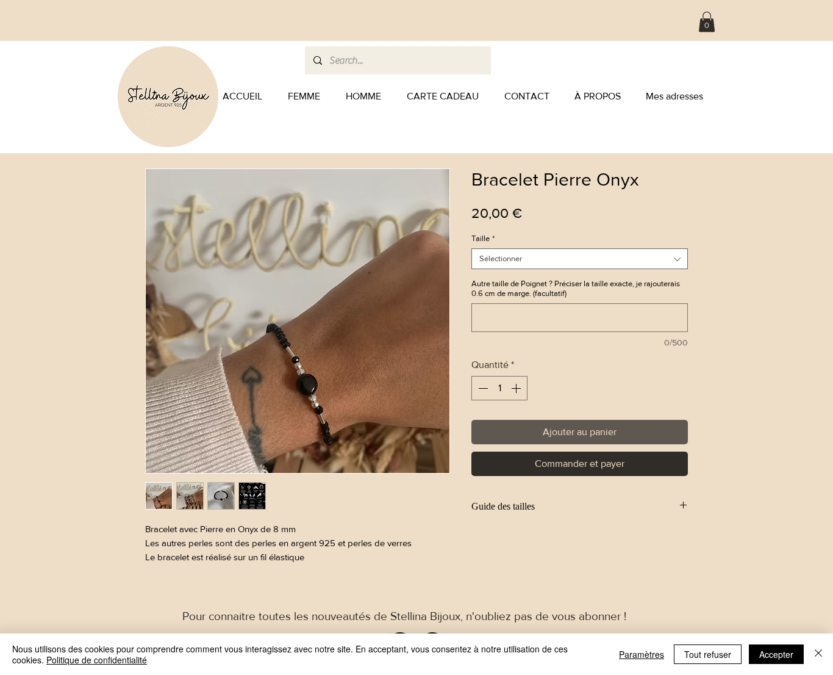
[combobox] (579, 258)
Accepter (776, 654)
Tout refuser (707, 654)
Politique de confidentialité (96, 660)
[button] (706, 22)
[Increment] (517, 388)
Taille (483, 238)
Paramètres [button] (641, 654)
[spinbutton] (499, 388)
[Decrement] (481, 388)
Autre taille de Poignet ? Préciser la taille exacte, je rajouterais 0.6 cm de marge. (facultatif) (575, 288)
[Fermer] (818, 654)
